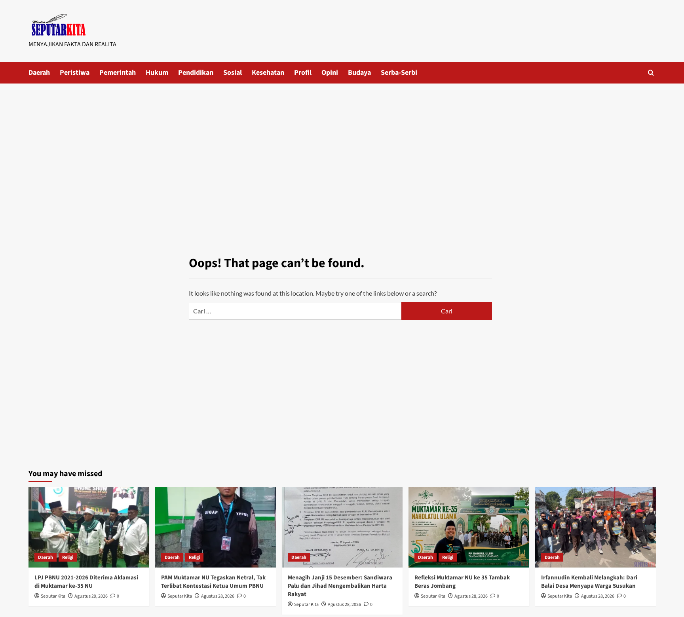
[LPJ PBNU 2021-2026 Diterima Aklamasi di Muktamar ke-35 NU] (88, 527)
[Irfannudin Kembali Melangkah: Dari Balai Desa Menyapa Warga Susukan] (595, 527)
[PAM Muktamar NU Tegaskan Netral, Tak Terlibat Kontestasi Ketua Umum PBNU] (215, 527)
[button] (651, 73)
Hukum (157, 73)
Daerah (39, 73)
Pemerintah (117, 73)
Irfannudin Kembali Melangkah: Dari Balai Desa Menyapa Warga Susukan (589, 581)
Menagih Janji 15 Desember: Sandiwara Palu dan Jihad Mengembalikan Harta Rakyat (340, 585)
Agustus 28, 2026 (217, 596)
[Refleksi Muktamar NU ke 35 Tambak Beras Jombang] (468, 527)
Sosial (232, 73)
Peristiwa (74, 73)
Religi (67, 557)
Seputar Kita (53, 596)
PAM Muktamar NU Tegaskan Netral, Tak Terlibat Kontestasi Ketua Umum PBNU (213, 581)
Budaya (359, 73)
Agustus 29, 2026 (91, 596)
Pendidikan (195, 73)
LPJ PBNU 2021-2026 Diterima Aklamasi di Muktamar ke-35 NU (86, 581)
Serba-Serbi (399, 73)
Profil (303, 73)
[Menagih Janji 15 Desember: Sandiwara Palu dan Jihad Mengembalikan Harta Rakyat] (342, 527)
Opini (329, 73)
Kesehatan (268, 73)
